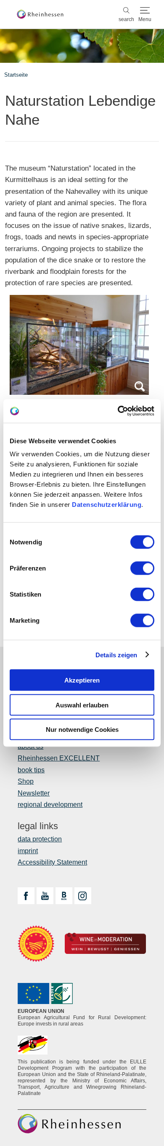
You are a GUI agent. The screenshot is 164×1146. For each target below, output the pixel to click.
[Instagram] (82, 895)
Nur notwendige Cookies (82, 729)
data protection (40, 839)
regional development (50, 804)
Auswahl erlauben (82, 704)
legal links (38, 826)
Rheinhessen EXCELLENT (59, 758)
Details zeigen (116, 654)
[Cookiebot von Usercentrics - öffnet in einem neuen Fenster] (118, 411)
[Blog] (64, 895)
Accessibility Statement (52, 862)
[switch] (142, 568)
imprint (28, 850)
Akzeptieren (82, 680)
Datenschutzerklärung (106, 504)
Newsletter (34, 793)
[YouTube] (45, 895)
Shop (26, 781)
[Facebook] (26, 895)
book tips (31, 770)
